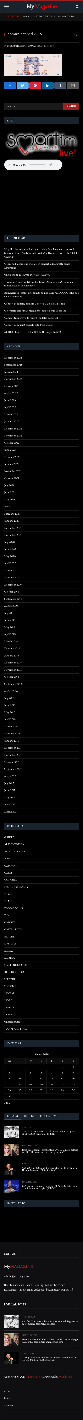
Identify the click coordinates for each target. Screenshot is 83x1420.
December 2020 (13, 528)
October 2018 (11, 677)
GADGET (9, 922)
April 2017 (9, 804)
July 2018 (9, 698)
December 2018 (13, 662)
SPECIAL (9, 993)
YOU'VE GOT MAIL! (15, 1028)
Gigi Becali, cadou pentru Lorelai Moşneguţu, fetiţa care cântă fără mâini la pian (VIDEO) (49, 1187)
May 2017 (9, 797)
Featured (9, 894)
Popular (13, 1116)
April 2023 (10, 407)
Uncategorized (12, 1021)
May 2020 (10, 556)
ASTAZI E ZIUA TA (14, 851)
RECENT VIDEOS (14, 972)
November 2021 (13, 471)
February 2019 (12, 648)
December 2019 (13, 584)
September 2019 (13, 599)
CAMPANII (10, 865)
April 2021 (9, 506)
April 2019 (10, 634)
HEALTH (9, 936)
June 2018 (9, 705)
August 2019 (11, 606)
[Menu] (6, 6)
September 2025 (13, 364)
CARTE (8, 872)
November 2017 (12, 755)
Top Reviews (48, 1116)
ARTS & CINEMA (14, 844)
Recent (29, 1116)
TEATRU (9, 1007)
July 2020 (9, 542)
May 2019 (9, 627)
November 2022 (13, 435)
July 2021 (9, 485)
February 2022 (12, 457)
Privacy (8, 1398)
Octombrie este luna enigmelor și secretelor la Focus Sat (35, 310)
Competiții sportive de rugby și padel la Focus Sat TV (33, 318)
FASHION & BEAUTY (16, 887)
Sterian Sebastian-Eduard (21, 46)
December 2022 (13, 428)
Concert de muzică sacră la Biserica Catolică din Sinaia (34, 303)
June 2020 (10, 549)
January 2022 (11, 464)
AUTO (7, 858)
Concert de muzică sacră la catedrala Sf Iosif (28, 325)
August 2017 (10, 776)
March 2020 (11, 570)
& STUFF (9, 837)
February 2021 (12, 513)
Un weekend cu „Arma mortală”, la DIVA (27, 274)
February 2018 (12, 733)
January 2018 (11, 740)
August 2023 (11, 393)
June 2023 (10, 400)
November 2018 (13, 670)
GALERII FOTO (13, 929)
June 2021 (9, 492)
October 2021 (11, 478)
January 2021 (11, 520)
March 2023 (11, 414)
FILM (7, 901)
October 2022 (11, 443)
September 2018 (13, 684)
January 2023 (11, 421)
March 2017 (10, 811)
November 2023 (13, 379)
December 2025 (13, 357)
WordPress (66, 1376)
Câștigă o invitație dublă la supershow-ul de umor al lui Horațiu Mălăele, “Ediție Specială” (49, 1169)
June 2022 (10, 450)
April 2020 (10, 563)
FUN (6, 915)
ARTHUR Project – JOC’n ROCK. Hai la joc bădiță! (32, 332)
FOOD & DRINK (13, 908)
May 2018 (9, 712)
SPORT (8, 1000)
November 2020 (13, 535)
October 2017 (11, 762)
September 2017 (13, 769)
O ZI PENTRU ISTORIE (17, 965)
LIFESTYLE (10, 943)
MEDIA (8, 951)
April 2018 (9, 719)
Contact (8, 1405)
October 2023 (11, 386)
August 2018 (11, 691)
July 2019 (9, 613)
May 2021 (9, 499)
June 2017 (9, 790)
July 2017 (9, 783)
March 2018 (11, 726)
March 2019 (11, 641)
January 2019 (11, 655)
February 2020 (12, 577)
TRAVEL (9, 1014)
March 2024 (11, 372)
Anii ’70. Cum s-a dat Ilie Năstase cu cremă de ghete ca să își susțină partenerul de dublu (50, 1132)
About (7, 1391)
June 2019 (10, 620)
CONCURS (10, 880)
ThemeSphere (34, 1376)
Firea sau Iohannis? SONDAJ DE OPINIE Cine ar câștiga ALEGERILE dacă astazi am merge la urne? (50, 1151)
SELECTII (9, 979)
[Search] (77, 6)
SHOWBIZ (10, 986)
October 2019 (11, 591)
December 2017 (12, 747)
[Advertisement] (42, 203)
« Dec (7, 1103)
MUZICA (9, 958)
